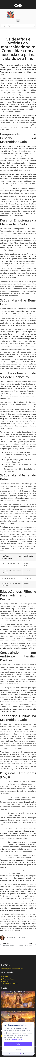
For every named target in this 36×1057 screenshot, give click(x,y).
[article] (18, 70)
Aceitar (18, 1044)
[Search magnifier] (33, 25)
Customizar (18, 1049)
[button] (18, 20)
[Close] (31, 1025)
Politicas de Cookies (16, 1039)
